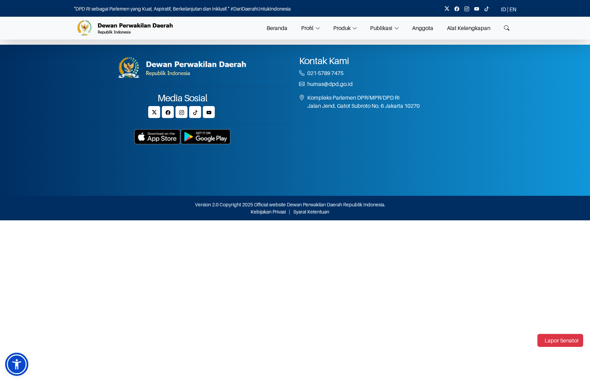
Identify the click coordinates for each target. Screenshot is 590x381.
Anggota (422, 28)
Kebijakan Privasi (268, 212)
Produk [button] (342, 28)
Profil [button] (307, 28)
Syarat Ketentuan (311, 212)
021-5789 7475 (325, 73)
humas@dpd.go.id (330, 83)
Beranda (277, 28)
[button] (17, 364)
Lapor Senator (562, 340)
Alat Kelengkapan (468, 28)
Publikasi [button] (381, 28)
